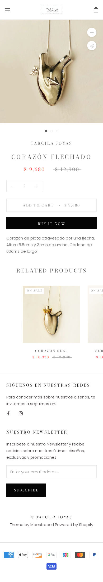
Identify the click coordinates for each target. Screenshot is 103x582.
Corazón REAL (51, 350)
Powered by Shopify (74, 524)
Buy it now (51, 223)
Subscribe (26, 490)
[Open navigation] (7, 10)
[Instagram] (21, 413)
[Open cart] (96, 10)
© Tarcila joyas (51, 517)
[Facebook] (8, 413)
